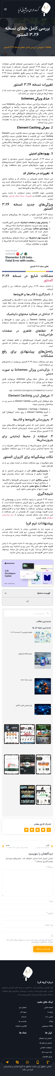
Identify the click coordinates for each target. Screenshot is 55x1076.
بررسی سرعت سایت (26, 680)
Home (48, 47)
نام (51, 901)
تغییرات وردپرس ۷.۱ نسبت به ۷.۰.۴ (21, 632)
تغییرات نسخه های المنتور (20, 196)
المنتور (48, 280)
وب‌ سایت (49, 925)
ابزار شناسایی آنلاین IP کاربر (24, 705)
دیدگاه (49, 867)
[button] (6, 593)
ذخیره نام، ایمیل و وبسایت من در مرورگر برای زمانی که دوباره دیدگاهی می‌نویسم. (30, 941)
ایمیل (50, 913)
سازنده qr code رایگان (25, 654)
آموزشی (40, 47)
